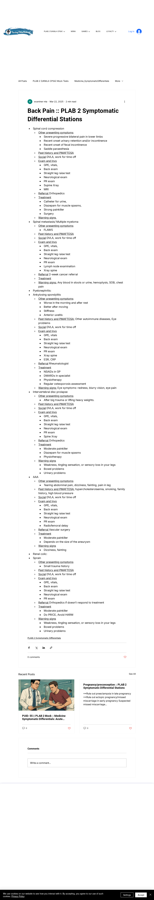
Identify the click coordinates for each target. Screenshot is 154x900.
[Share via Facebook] (29, 647)
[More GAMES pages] (89, 31)
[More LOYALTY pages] (115, 31)
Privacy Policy (18, 896)
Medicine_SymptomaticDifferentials (91, 81)
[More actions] (124, 101)
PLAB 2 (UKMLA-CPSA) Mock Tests (50, 81)
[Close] (150, 895)
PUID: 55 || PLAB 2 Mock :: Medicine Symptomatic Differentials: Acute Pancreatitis (44, 717)
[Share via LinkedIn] (43, 647)
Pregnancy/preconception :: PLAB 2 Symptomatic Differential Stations (104, 686)
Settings (127, 894)
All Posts (22, 81)
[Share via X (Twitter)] (36, 647)
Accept (141, 894)
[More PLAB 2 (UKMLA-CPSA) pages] (64, 31)
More (117, 81)
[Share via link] (51, 647)
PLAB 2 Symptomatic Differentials (44, 638)
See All (132, 674)
